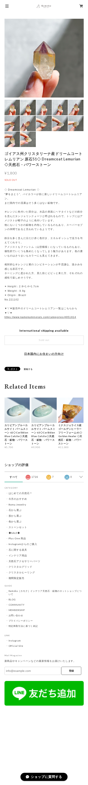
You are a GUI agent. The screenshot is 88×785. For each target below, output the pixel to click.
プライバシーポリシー (21, 620)
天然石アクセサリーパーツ (25, 561)
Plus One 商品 (17, 538)
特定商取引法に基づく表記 (23, 626)
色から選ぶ (15, 521)
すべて (14, 477)
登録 (71, 670)
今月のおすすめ (18, 498)
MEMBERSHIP (17, 610)
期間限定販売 (17, 578)
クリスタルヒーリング (22, 572)
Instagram (15, 640)
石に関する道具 (18, 549)
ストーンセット (18, 527)
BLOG (12, 599)
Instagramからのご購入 (23, 544)
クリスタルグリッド (21, 566)
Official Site (16, 646)
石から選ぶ (15, 510)
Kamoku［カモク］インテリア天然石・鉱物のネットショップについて (45, 592)
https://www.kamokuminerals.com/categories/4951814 (40, 317)
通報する (28, 369)
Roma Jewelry (17, 504)
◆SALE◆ (14, 532)
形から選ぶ (15, 515)
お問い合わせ (16, 615)
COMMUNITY (17, 604)
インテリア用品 (18, 555)
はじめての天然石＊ (21, 493)
